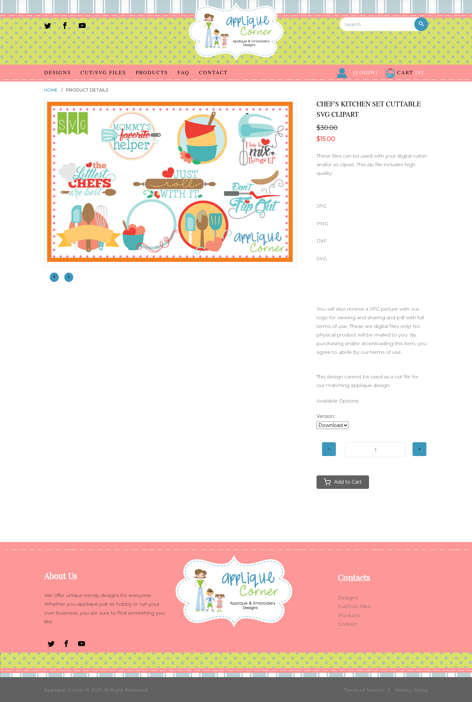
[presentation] (54, 277)
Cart (409, 72)
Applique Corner (64, 690)
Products (152, 72)
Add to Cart (348, 482)
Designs (57, 72)
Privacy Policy (411, 690)
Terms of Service (364, 690)
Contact (213, 72)
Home (51, 90)
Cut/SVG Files (103, 72)
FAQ (183, 72)
